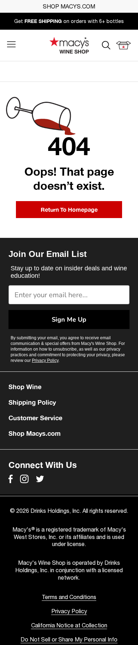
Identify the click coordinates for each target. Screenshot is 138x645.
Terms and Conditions (69, 597)
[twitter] (40, 478)
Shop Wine (24, 387)
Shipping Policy (32, 402)
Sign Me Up (69, 319)
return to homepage (69, 209)
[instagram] (24, 479)
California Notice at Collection (69, 625)
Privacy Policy (45, 360)
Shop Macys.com (34, 433)
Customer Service (35, 418)
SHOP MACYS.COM (69, 6)
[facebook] (10, 479)
